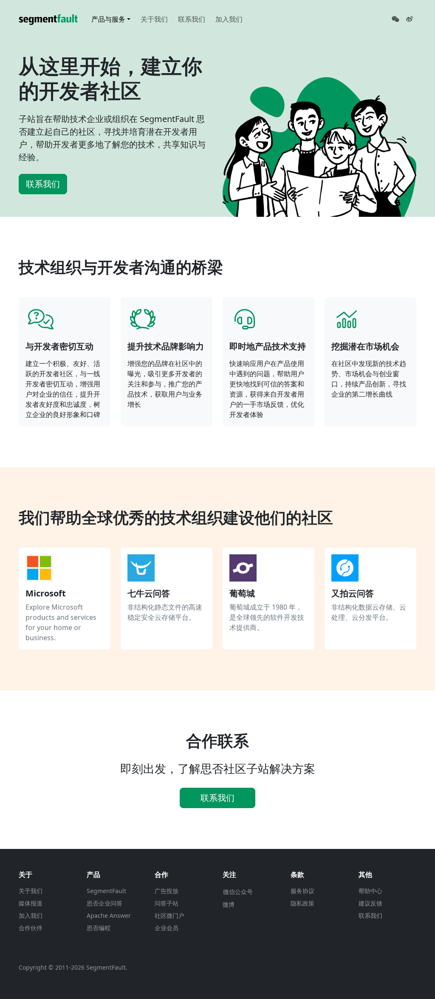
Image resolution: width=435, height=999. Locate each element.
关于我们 (154, 19)
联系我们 (191, 19)
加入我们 (229, 19)
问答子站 (166, 903)
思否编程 (98, 928)
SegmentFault (106, 891)
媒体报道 (30, 903)
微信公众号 (238, 892)
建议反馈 (370, 903)
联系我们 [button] (217, 797)
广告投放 (166, 891)
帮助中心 (370, 891)
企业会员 (166, 928)
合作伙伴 (30, 928)
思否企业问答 (104, 903)
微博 (228, 904)
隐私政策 (302, 903)
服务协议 (302, 891)
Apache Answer (109, 915)
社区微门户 (169, 915)
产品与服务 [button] (108, 19)
